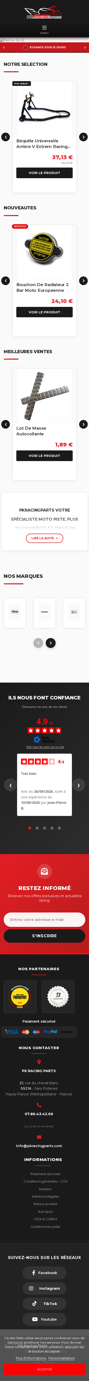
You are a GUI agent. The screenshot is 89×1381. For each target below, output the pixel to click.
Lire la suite (43, 538)
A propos (45, 1211)
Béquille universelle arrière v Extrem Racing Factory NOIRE (41, 143)
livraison (45, 1189)
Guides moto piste (45, 1227)
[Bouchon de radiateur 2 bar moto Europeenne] (44, 252)
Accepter (44, 1369)
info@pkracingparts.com (39, 1146)
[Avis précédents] (10, 785)
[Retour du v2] (44, 40)
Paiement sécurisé (45, 1174)
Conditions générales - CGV (45, 1181)
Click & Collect (45, 1219)
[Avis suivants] (78, 785)
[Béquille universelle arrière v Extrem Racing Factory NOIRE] (44, 108)
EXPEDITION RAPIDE (48, 47)
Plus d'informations (31, 1358)
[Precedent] (3, 47)
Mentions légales (45, 1196)
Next (83, 137)
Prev (5, 137)
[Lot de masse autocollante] (44, 396)
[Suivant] (85, 47)
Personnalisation (61, 1358)
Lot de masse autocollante (31, 431)
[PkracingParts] (44, 12)
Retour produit (45, 1204)
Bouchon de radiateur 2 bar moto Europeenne (42, 287)
